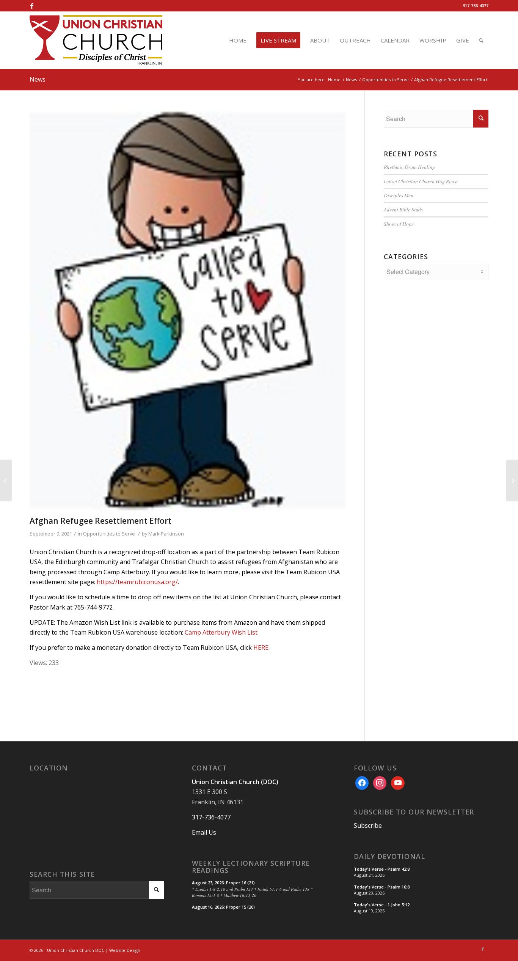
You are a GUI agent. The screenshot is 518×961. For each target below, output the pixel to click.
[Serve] (187, 311)
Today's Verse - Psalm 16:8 (382, 887)
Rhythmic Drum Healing (409, 166)
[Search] (481, 40)
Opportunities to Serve (109, 533)
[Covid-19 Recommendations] (6, 480)
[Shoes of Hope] (512, 480)
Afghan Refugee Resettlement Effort (100, 520)
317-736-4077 (475, 5)
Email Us (204, 832)
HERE (260, 647)
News (38, 79)
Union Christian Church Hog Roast (421, 181)
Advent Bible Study (403, 209)
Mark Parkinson (166, 533)
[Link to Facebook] (32, 5)
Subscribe (368, 825)
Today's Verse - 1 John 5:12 (382, 904)
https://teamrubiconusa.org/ (137, 582)
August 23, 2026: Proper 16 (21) (223, 882)
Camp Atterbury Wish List (221, 632)
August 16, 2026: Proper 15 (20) (223, 907)
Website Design (124, 950)
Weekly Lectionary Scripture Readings (251, 867)
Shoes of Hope (399, 223)
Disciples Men (398, 195)
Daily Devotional (389, 856)
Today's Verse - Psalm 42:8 (382, 869)
